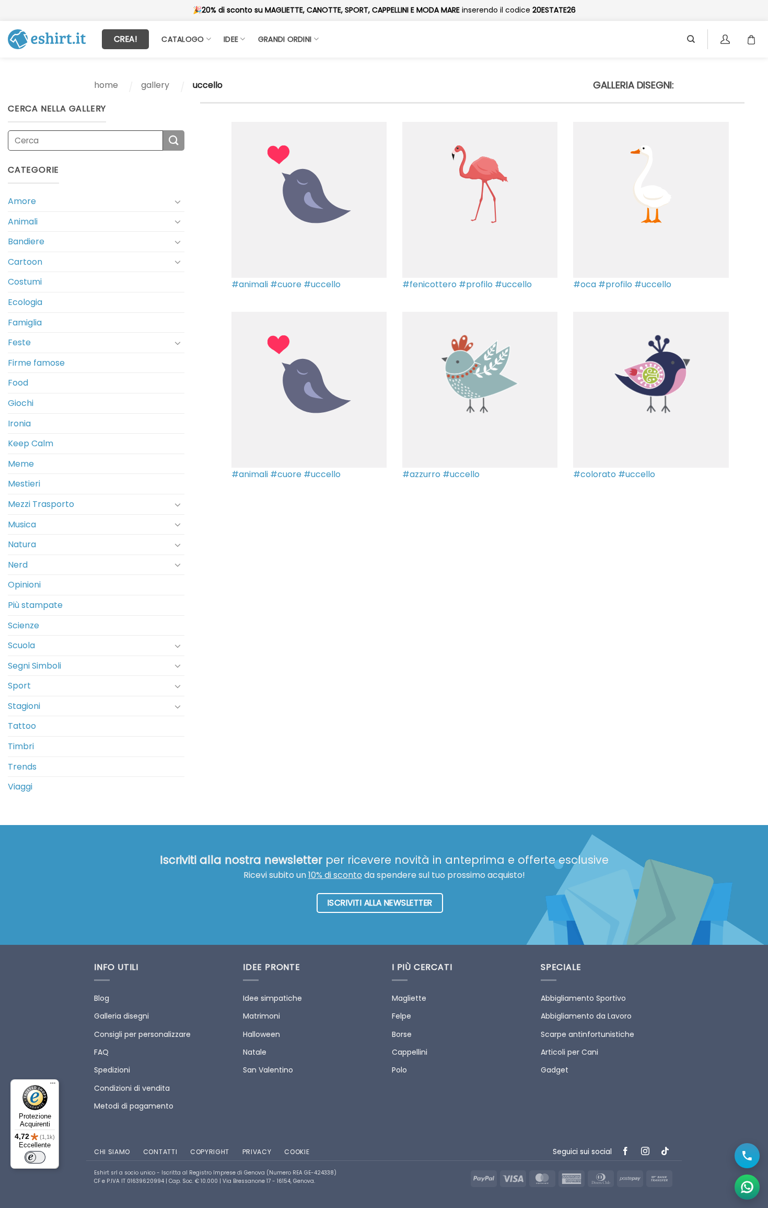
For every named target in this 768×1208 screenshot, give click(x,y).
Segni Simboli (34, 666)
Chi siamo (112, 1151)
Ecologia (25, 302)
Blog (101, 998)
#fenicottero (429, 284)
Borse (402, 1034)
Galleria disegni (121, 1016)
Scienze (23, 625)
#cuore (285, 284)
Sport (19, 686)
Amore (22, 201)
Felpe (401, 1016)
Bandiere (26, 241)
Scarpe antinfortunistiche (587, 1034)
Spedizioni (112, 1070)
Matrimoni (261, 1016)
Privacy (257, 1151)
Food (18, 383)
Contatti (160, 1151)
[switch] (35, 1157)
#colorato (594, 474)
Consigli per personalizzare (142, 1034)
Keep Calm (30, 443)
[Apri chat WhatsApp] (747, 1187)
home (106, 85)
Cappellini (409, 1052)
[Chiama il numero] (747, 1155)
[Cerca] (691, 39)
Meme (21, 464)
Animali (23, 222)
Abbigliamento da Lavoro (586, 1016)
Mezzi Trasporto (41, 504)
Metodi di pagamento (133, 1106)
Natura (22, 544)
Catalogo (182, 39)
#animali (249, 284)
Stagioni (24, 706)
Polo (399, 1070)
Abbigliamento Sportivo (583, 998)
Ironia (19, 423)
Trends (22, 767)
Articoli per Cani (569, 1052)
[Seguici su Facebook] (625, 1151)
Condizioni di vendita (132, 1088)
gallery (155, 85)
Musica (22, 524)
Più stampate (35, 605)
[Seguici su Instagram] (645, 1151)
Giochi (20, 403)
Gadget (554, 1070)
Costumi (25, 282)
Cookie (296, 1151)
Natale (254, 1052)
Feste (19, 342)
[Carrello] (754, 39)
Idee (231, 39)
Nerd (18, 565)
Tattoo (22, 726)
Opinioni (24, 585)
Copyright (209, 1151)
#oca (584, 284)
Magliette (409, 998)
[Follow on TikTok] (665, 1151)
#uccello (322, 284)
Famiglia (25, 323)
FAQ (101, 1052)
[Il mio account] (726, 39)
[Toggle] (178, 201)
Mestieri (24, 484)
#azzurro (421, 474)
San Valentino (268, 1070)
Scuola (21, 645)
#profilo (476, 284)
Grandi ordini (285, 39)
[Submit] (173, 140)
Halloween (261, 1034)
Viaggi (20, 787)
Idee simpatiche (272, 998)
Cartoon (25, 262)
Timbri (21, 746)
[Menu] (52, 1085)
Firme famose (36, 363)
